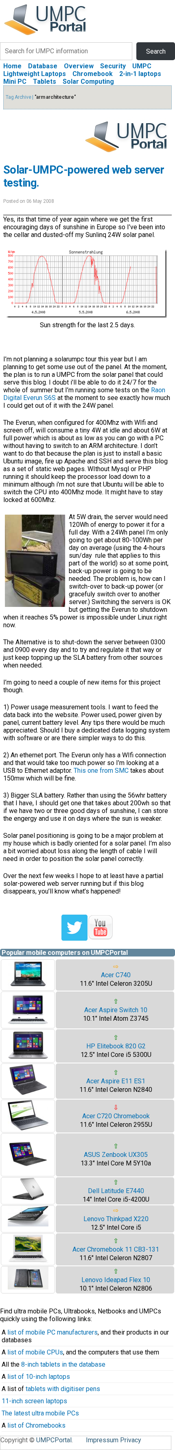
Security (113, 66)
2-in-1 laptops (140, 74)
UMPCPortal (54, 1440)
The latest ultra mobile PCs (40, 1413)
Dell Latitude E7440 (116, 1191)
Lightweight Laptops (34, 74)
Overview (79, 66)
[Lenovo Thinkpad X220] (28, 1224)
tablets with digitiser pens (63, 1389)
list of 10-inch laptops (38, 1376)
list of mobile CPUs (35, 1352)
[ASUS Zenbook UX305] (28, 1172)
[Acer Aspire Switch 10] (28, 1024)
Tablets (44, 81)
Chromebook (92, 74)
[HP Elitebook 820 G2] (28, 1058)
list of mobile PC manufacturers (52, 1332)
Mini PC (14, 81)
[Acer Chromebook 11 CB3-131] (28, 1261)
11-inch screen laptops (34, 1401)
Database (42, 66)
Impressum (102, 1440)
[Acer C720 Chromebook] (28, 1128)
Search (156, 51)
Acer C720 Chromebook (116, 1116)
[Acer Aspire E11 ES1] (28, 1094)
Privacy (130, 1440)
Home (12, 66)
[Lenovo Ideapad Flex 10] (28, 1287)
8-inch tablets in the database (63, 1364)
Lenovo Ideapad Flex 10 (115, 1280)
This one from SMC (101, 770)
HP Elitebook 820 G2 (116, 1046)
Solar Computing (88, 81)
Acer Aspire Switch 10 (115, 1010)
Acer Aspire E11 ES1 (115, 1081)
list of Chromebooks (36, 1425)
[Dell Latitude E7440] (28, 1199)
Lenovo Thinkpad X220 (116, 1219)
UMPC (141, 66)
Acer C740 (116, 975)
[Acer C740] (28, 986)
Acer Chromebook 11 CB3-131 (115, 1249)
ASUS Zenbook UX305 (116, 1155)
